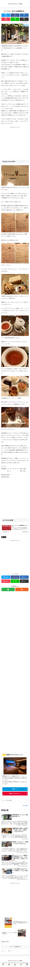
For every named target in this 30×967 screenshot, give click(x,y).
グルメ (4, 537)
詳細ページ (15, 789)
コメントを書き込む (15, 946)
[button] (27, 800)
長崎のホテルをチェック (15, 793)
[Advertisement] (15, 143)
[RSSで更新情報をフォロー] (22, 589)
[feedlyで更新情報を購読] (8, 589)
